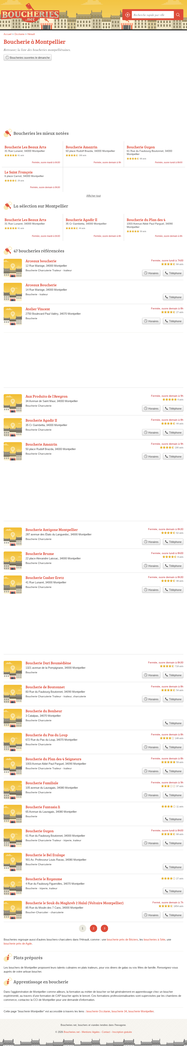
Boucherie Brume (40, 553)
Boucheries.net (30, 14)
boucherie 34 (119, 1011)
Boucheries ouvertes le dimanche (29, 57)
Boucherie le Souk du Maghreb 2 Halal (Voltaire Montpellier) (75, 902)
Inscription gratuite (122, 1032)
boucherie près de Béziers (122, 939)
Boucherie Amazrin (81, 146)
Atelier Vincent (38, 308)
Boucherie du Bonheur (44, 710)
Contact (106, 1032)
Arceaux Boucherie (41, 284)
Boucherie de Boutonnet (45, 686)
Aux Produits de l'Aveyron (47, 396)
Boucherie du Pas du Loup (47, 734)
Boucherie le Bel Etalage (45, 854)
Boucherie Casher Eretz (45, 577)
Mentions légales (91, 1032)
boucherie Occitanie (98, 1011)
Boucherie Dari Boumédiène (48, 662)
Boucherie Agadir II (81, 219)
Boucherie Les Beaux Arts (25, 146)
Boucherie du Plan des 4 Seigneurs (146, 221)
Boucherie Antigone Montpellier (52, 529)
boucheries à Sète (154, 939)
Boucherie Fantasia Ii (43, 806)
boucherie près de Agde (18, 943)
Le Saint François (19, 172)
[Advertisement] (93, 97)
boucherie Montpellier (141, 1011)
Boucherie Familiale (42, 782)
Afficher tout (93, 195)
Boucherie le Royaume (44, 878)
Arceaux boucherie (41, 260)
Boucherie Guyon (141, 146)
